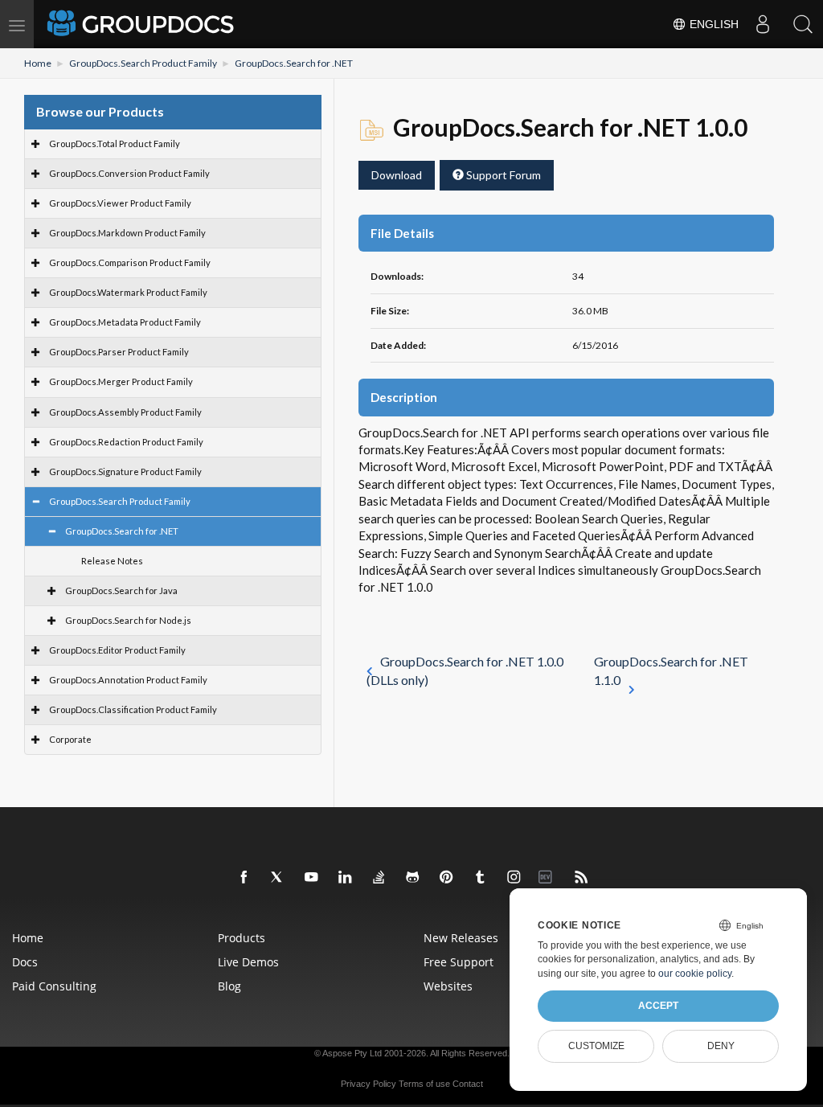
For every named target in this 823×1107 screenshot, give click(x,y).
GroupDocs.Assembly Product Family (125, 412)
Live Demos (248, 962)
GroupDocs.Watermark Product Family (128, 292)
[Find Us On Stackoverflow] (379, 877)
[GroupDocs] (142, 24)
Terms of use (424, 1084)
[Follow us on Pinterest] (446, 877)
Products (241, 937)
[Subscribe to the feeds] (581, 877)
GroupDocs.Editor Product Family (117, 650)
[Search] (803, 24)
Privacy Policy (368, 1084)
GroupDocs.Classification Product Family (133, 709)
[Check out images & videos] (514, 877)
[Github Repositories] (413, 877)
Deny (721, 1046)
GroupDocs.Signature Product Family (125, 471)
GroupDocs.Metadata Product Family (125, 322)
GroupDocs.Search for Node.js (128, 620)
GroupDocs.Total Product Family (114, 143)
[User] (763, 24)
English (712, 24)
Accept (658, 1005)
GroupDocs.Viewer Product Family (120, 203)
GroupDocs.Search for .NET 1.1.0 (671, 670)
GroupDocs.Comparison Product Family (130, 262)
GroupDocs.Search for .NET (294, 63)
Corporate (70, 739)
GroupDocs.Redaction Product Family (126, 442)
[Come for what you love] (480, 877)
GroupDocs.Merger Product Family (121, 381)
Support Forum (502, 175)
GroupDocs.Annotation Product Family (128, 679)
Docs (25, 962)
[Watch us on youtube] (311, 877)
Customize (596, 1046)
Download (396, 175)
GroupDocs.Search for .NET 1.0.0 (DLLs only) (465, 670)
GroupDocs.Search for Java (121, 590)
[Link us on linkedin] (345, 877)
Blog (229, 986)
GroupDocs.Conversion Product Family (129, 173)
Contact (467, 1084)
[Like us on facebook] (244, 877)
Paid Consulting (54, 986)
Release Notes (112, 561)
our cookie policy (694, 973)
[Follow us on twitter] (278, 877)
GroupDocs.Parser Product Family (119, 351)
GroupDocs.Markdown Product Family (127, 233)
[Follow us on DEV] (548, 877)
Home (37, 63)
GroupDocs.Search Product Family (143, 63)
